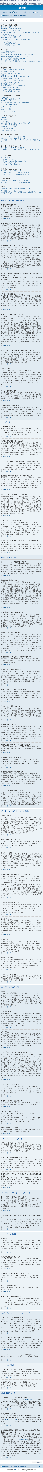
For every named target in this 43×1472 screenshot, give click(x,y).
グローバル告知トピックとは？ (10, 104)
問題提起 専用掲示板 (20, 1466)
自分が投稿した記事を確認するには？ (12, 164)
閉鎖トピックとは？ (6, 109)
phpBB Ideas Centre (11, 1419)
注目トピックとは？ (6, 108)
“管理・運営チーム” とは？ (8, 130)
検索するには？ (5, 157)
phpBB (15, 1469)
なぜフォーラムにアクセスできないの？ (12, 80)
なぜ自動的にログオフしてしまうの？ (12, 30)
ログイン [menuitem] (39, 12)
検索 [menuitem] (41, 16)
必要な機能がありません (8, 190)
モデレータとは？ (6, 119)
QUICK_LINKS (7, 12)
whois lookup (23, 1440)
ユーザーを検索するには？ (8, 163)
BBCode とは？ (5, 97)
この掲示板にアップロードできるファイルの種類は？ (16, 180)
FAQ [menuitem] (15, 12)
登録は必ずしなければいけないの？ (11, 28)
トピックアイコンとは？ (8, 111)
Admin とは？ (5, 117)
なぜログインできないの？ (8, 27)
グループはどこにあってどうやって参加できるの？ (15, 123)
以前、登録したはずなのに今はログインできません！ (16, 39)
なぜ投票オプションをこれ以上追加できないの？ (15, 76)
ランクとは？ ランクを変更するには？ (12, 60)
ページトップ (7, 218)
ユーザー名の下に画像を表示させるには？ (13, 58)
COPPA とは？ (5, 41)
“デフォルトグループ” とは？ (9, 128)
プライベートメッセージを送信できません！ (13, 136)
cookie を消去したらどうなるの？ (10, 45)
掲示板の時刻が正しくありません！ (11, 52)
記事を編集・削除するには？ (9, 71)
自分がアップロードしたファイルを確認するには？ (15, 182)
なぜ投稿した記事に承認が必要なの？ (12, 89)
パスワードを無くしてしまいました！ (12, 36)
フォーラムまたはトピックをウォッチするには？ (15, 172)
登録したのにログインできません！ (11, 37)
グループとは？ (5, 121)
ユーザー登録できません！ (8, 43)
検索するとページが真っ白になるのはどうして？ (15, 161)
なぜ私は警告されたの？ (8, 84)
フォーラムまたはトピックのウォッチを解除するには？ (17, 174)
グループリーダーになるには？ (10, 125)
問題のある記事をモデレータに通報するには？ (14, 85)
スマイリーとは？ (6, 100)
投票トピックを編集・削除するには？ (12, 78)
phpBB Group (29, 1399)
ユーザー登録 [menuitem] (30, 12)
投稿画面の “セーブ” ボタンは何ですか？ (12, 87)
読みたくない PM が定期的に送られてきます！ (14, 138)
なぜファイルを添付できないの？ (10, 82)
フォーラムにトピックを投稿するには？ (12, 69)
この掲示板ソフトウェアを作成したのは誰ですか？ (15, 188)
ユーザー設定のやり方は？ (8, 51)
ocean (30, 1470)
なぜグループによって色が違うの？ (11, 126)
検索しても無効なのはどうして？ (10, 159)
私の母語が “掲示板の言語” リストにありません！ (15, 56)
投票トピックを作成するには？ (10, 75)
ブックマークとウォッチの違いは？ (11, 170)
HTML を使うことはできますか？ (10, 99)
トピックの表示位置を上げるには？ (11, 91)
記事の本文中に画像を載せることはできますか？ (15, 102)
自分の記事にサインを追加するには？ (12, 73)
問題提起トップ (7, 1466)
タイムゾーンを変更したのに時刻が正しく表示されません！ (18, 54)
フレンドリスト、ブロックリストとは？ (12, 148)
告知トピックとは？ (6, 106)
